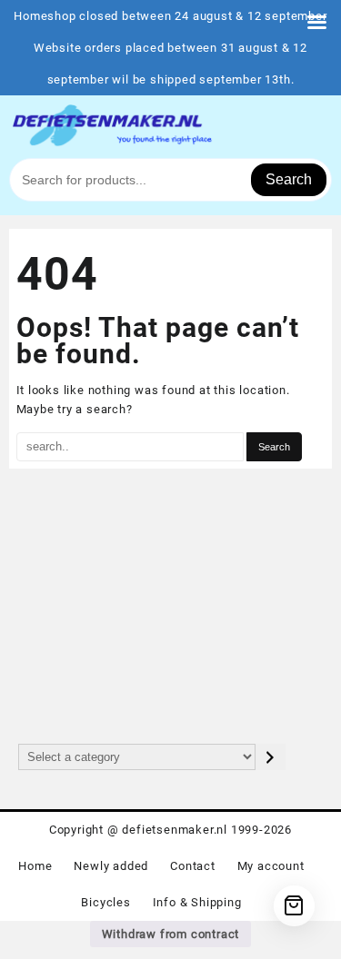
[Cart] (294, 905)
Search (289, 179)
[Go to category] (271, 757)
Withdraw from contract (171, 934)
